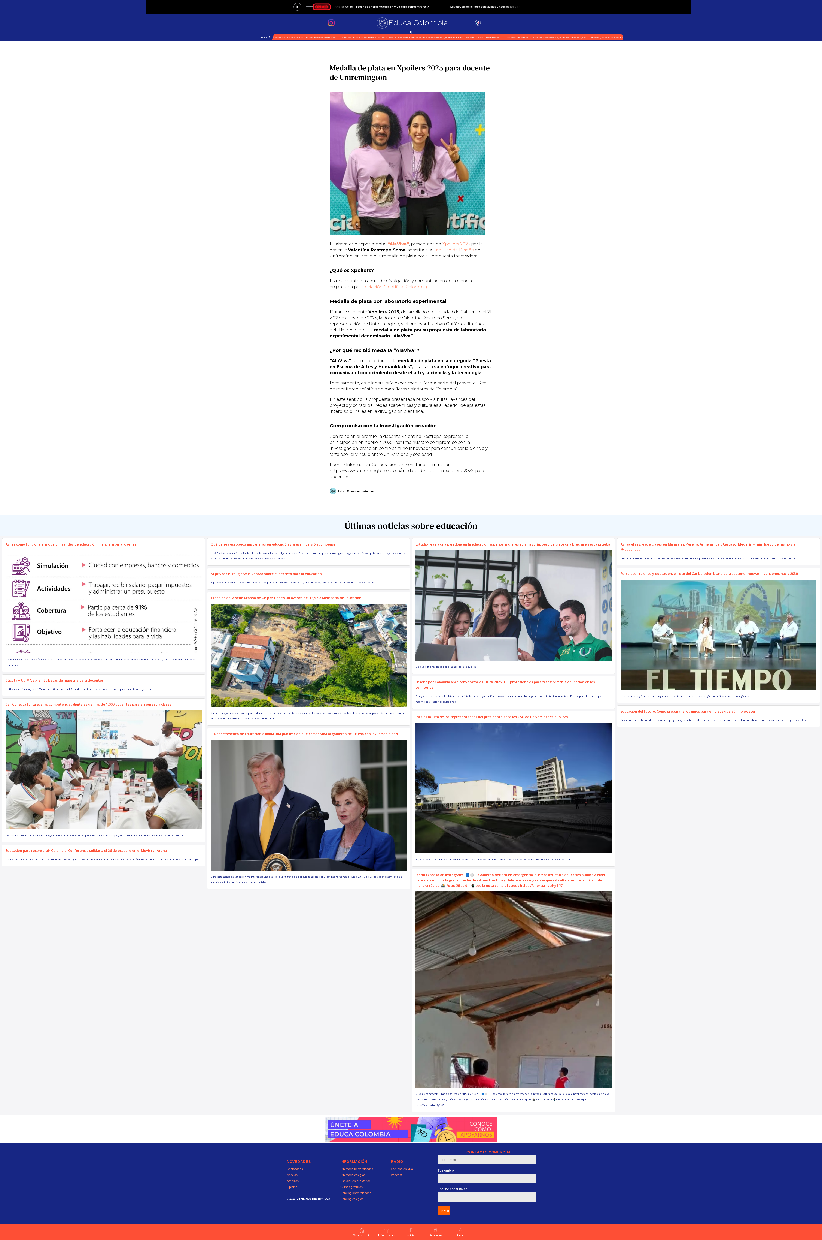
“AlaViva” (398, 244)
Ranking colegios (351, 1199)
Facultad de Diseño (453, 250)
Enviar (445, 1211)
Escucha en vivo (402, 1169)
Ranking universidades (355, 1193)
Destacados (295, 1169)
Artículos (293, 1181)
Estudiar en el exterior (355, 1181)
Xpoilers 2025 (456, 244)
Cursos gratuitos (351, 1187)
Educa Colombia (418, 22)
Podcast (396, 1175)
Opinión (292, 1187)
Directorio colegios (352, 1175)
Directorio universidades (356, 1169)
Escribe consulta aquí (454, 1189)
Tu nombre (446, 1170)
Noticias (292, 1175)
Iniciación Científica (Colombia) (394, 286)
